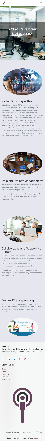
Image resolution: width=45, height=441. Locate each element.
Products (5, 374)
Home (4, 369)
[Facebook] (4, 359)
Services (5, 376)
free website (33, 438)
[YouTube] (20, 359)
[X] (9, 359)
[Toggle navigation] (41, 3)
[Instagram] (25, 359)
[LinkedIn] (14, 359)
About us (5, 371)
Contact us (6, 379)
